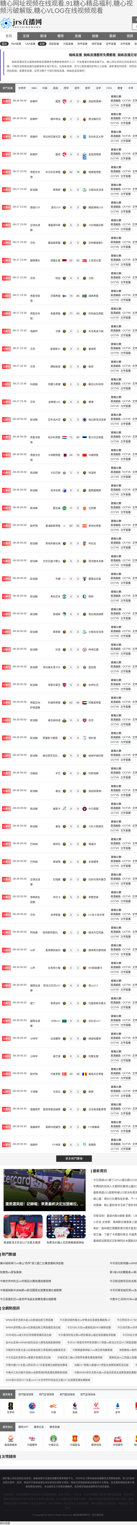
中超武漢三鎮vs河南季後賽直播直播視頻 (79, 1357)
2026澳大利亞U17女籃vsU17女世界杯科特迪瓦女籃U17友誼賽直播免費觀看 (48, 1380)
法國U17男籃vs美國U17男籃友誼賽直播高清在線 (101, 1365)
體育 (60, 36)
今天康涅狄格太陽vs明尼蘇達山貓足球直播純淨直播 (87, 1335)
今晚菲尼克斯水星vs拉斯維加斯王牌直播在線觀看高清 (36, 1350)
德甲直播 (97, 43)
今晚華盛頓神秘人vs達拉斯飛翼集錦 (92, 1350)
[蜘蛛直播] (22, 22)
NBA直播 (16, 43)
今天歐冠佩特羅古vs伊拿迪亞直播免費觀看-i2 (85, 1319)
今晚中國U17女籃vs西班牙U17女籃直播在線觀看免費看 (36, 1365)
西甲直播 (82, 43)
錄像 (95, 36)
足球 (26, 36)
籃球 (43, 36)
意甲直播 (111, 43)
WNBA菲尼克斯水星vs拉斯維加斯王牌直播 (29, 1319)
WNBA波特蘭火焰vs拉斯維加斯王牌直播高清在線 (33, 1327)
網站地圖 (5, 1523)
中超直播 (68, 43)
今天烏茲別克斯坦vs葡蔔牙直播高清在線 (28, 1357)
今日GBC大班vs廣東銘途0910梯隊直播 (89, 1327)
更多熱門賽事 (74, 1158)
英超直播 (54, 43)
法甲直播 (125, 43)
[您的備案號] (97, 1515)
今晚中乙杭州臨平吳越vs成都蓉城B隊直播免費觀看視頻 (36, 1372)
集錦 (112, 36)
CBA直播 (30, 43)
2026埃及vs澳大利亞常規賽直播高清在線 (28, 1335)
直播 (78, 36)
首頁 (9, 36)
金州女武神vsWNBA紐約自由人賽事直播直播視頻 (33, 1342)
